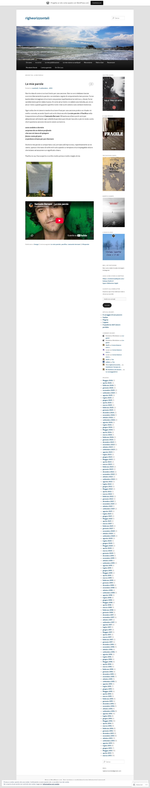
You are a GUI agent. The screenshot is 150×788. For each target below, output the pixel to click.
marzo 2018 (107, 607)
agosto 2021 (107, 511)
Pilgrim (105, 320)
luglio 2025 (107, 398)
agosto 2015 (107, 684)
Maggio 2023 (108, 459)
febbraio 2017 (108, 639)
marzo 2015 (107, 696)
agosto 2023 (107, 452)
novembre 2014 (108, 706)
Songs (36, 244)
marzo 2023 (107, 464)
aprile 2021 (107, 521)
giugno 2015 (107, 689)
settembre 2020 (109, 536)
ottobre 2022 (108, 477)
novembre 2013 (108, 736)
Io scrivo (38, 62)
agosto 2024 (107, 422)
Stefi (107, 345)
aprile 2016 (107, 664)
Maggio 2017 (107, 632)
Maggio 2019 (107, 573)
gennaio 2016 (108, 672)
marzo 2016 (107, 667)
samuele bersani (74, 244)
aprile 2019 (107, 575)
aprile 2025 (107, 403)
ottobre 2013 (107, 738)
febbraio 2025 (108, 407)
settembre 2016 (109, 652)
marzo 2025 (107, 405)
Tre (112, 359)
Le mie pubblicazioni (52, 62)
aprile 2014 (107, 723)
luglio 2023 (107, 454)
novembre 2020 (109, 531)
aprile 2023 (107, 462)
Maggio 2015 (107, 691)
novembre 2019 (108, 558)
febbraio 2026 (108, 385)
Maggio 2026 (108, 380)
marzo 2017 (107, 637)
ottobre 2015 (107, 679)
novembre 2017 (108, 617)
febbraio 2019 (108, 580)
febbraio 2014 (108, 728)
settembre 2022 (109, 479)
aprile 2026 (107, 383)
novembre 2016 (108, 647)
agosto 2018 (107, 595)
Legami (105, 322)
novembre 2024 (109, 415)
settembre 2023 (109, 449)
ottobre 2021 (107, 506)
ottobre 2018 (107, 590)
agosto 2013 (107, 743)
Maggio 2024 (108, 430)
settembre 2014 (108, 711)
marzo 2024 (107, 435)
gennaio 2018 (108, 612)
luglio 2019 (107, 568)
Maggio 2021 (107, 519)
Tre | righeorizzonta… (114, 364)
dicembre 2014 (108, 704)
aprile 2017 (107, 635)
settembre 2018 (109, 593)
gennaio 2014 (108, 731)
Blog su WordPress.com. (53, 780)
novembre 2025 (109, 390)
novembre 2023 (109, 445)
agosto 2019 (107, 565)
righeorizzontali (37, 18)
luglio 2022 (107, 484)
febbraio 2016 (108, 669)
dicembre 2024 (108, 413)
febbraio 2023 (108, 467)
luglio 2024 (107, 425)
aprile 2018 (107, 605)
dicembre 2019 (108, 556)
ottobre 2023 (108, 447)
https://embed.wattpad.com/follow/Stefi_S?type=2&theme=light (113, 281)
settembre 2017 (108, 622)
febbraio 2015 (108, 699)
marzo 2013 (107, 755)
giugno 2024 (107, 427)
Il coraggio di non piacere (112, 315)
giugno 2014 (107, 718)
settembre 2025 (109, 393)
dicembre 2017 (108, 615)
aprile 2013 (107, 753)
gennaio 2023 (108, 469)
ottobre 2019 (107, 561)
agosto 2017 (107, 625)
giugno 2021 (107, 516)
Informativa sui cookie (51, 784)
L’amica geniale (46, 67)
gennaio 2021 (108, 528)
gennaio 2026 (108, 388)
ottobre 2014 (107, 709)
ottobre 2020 (108, 533)
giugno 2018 (107, 600)
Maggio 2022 (108, 489)
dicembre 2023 (108, 442)
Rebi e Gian (100, 62)
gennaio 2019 (108, 583)
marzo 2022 (107, 494)
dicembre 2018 (108, 585)
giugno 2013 (107, 748)
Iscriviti (107, 305)
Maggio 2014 (107, 721)
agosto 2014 (107, 714)
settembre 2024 (109, 420)
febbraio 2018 (108, 610)
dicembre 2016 (108, 644)
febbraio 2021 (108, 526)
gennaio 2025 (108, 410)
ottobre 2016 (107, 649)
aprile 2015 (107, 694)
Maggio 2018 (107, 602)
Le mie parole (34, 84)
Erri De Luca (59, 67)
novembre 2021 (108, 504)
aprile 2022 (107, 491)
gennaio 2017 (108, 642)
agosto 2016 (107, 654)
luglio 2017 (107, 627)
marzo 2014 (107, 726)
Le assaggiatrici (112, 372)
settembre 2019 (108, 563)
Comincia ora (96, 3)
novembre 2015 (108, 676)
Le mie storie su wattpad (71, 62)
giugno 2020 (107, 543)
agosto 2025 (107, 395)
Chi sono (29, 62)
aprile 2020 (107, 548)
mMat (108, 362)
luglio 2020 (107, 541)
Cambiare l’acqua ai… (114, 367)
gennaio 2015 (108, 701)
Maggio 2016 (107, 662)
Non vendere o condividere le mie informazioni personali (84, 780)
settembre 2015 (108, 681)
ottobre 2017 (107, 620)
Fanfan (105, 317)
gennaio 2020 (108, 553)
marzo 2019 (107, 578)
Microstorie (88, 62)
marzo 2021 (107, 523)
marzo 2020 (107, 551)
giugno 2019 (107, 570)
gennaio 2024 (108, 440)
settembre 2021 (108, 509)
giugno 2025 (107, 400)
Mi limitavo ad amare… (114, 369)
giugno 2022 (107, 486)
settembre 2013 (108, 741)
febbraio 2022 (108, 496)
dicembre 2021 (108, 501)
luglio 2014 (107, 716)
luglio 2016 (107, 657)
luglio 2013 (107, 746)
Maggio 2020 (108, 546)
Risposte (85, 244)
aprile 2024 (107, 432)
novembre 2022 (109, 474)
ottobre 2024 (108, 417)
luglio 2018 (107, 598)
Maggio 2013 (107, 751)
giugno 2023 (107, 457)
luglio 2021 (107, 514)
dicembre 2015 (108, 674)
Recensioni (111, 62)
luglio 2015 (107, 686)
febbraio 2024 (108, 437)
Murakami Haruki (31, 67)
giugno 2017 (107, 630)
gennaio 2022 (108, 499)
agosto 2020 (107, 538)
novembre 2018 (108, 588)
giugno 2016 (107, 659)
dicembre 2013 (108, 733)
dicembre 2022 (108, 472)
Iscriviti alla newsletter (111, 289)
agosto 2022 (107, 482)
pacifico (64, 244)
